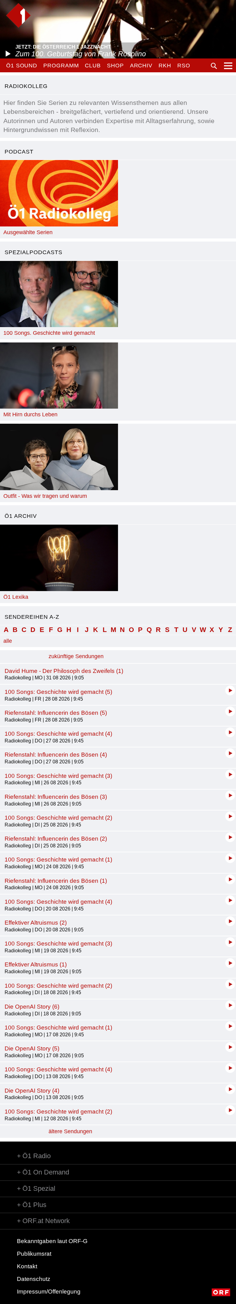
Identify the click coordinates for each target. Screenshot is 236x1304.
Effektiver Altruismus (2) (36, 922)
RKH (165, 65)
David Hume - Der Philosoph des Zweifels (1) (64, 671)
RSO (183, 65)
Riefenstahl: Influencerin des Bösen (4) (56, 754)
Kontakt (27, 1266)
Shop (115, 65)
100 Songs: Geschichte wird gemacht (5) (58, 692)
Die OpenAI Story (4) (32, 1090)
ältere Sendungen (70, 1131)
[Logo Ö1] (18, 15)
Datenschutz (33, 1279)
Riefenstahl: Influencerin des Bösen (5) (56, 713)
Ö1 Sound (21, 65)
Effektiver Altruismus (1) (36, 964)
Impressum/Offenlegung (49, 1291)
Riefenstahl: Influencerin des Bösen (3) (56, 797)
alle (7, 641)
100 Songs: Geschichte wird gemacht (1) (58, 859)
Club (93, 65)
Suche (214, 66)
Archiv (141, 65)
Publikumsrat (34, 1253)
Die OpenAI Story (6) (32, 1006)
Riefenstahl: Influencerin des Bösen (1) (56, 881)
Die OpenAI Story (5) (32, 1048)
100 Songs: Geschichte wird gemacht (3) (58, 776)
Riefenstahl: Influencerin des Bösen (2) (56, 838)
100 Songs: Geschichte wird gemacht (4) (58, 733)
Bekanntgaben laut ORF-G (52, 1241)
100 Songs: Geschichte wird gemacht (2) (58, 817)
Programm (61, 65)
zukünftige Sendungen (76, 656)
